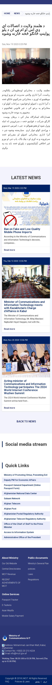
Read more (9, 250)
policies (31, 569)
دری (45, 681)
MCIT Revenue (9, 574)
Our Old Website (9, 563)
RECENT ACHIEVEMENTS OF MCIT (11, 582)
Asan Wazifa (8, 610)
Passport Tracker (10, 599)
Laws (30, 574)
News (17, 13)
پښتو (37, 681)
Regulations (33, 579)
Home (7, 13)
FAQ (7, 681)
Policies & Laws (22, 681)
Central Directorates (11, 569)
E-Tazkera (6, 605)
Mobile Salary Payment (13, 616)
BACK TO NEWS (26, 421)
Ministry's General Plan (38, 563)
